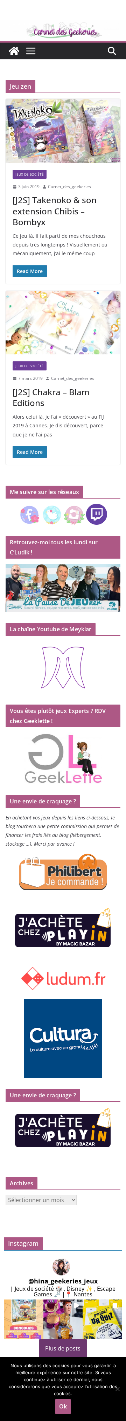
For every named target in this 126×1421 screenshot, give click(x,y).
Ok (63, 1406)
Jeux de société (29, 174)
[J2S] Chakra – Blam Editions (51, 397)
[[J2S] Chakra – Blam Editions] (63, 322)
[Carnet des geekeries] (63, 25)
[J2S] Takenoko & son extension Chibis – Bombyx (55, 210)
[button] (23, 1319)
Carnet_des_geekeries (69, 187)
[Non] (117, 1388)
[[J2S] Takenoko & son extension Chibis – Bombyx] (63, 130)
